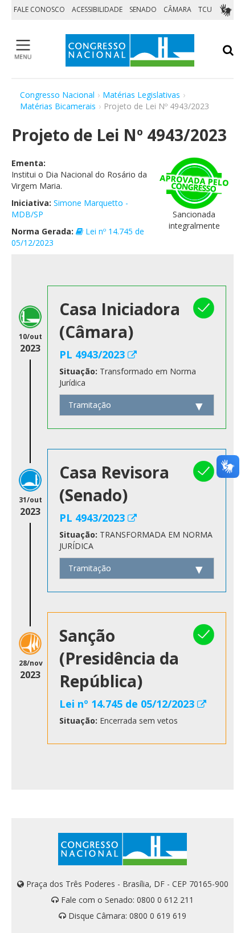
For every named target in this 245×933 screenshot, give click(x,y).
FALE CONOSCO (39, 9)
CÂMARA (177, 9)
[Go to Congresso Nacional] (130, 50)
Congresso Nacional (57, 94)
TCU (205, 9)
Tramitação (89, 404)
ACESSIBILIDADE (97, 9)
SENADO (143, 9)
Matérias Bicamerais (58, 106)
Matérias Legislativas (141, 94)
